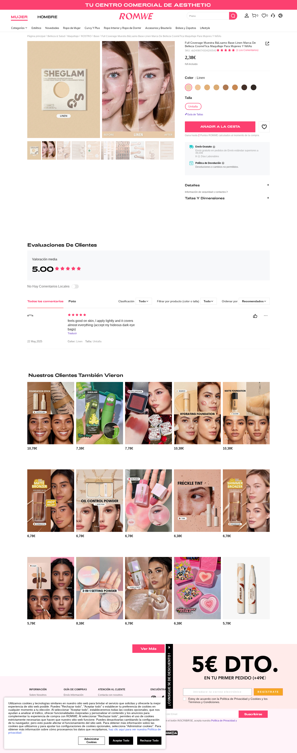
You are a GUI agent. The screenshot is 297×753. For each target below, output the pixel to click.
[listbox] (246, 15)
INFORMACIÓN (38, 689)
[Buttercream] (197, 87)
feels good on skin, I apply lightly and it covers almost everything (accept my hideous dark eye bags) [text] (101, 325)
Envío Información (73, 695)
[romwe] (136, 15)
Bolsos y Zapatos (186, 28)
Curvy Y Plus (92, 28)
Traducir (72, 333)
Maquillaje (73, 36)
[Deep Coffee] (244, 87)
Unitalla (93, 341)
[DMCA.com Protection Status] (170, 732)
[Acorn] (216, 87)
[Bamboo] (207, 87)
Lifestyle (205, 28)
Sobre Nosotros (37, 695)
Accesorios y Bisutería (158, 28)
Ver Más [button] (149, 648)
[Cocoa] (253, 87)
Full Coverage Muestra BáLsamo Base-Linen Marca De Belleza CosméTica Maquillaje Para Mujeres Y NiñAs (220, 44)
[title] (148, 375)
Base (96, 36)
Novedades (52, 28)
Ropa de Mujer (72, 28)
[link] (148, 5)
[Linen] (188, 87)
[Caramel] (235, 87)
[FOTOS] (101, 90)
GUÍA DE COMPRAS (75, 689)
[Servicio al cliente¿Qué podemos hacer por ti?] (273, 15)
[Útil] (255, 316)
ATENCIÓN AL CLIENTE (111, 689)
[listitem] (50, 424)
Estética (36, 28)
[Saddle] (225, 87)
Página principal (36, 36)
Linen (75, 341)
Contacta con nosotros (110, 695)
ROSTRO (86, 36)
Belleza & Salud (56, 36)
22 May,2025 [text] (34, 341)
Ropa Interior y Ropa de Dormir (122, 28)
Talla (188, 98)
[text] (102, 315)
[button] (264, 126)
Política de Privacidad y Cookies (240, 698)
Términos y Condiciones (203, 702)
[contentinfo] (32, 448)
